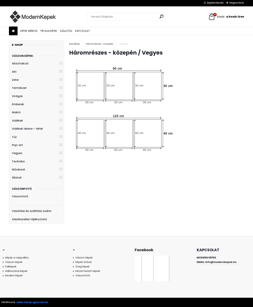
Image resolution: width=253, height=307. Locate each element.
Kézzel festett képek (87, 271)
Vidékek (17, 121)
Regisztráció (237, 2)
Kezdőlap (74, 43)
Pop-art (17, 145)
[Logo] (32, 16)
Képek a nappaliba (17, 257)
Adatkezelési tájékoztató (29, 219)
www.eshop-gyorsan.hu (32, 302)
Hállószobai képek (16, 271)
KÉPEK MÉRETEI (28, 31)
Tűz (14, 137)
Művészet (18, 169)
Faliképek (10, 266)
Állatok (17, 178)
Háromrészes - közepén (99, 43)
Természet (19, 88)
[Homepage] (13, 31)
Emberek (18, 104)
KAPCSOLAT (82, 31)
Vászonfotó (20, 196)
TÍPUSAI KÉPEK (48, 31)
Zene (15, 80)
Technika (18, 161)
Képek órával (83, 262)
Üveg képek (82, 266)
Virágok (17, 96)
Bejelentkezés (215, 2)
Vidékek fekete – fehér (27, 129)
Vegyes (17, 153)
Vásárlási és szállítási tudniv (31, 211)
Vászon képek (13, 262)
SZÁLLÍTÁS (66, 31)
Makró (16, 112)
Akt (14, 72)
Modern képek (14, 275)
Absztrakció (20, 63)
